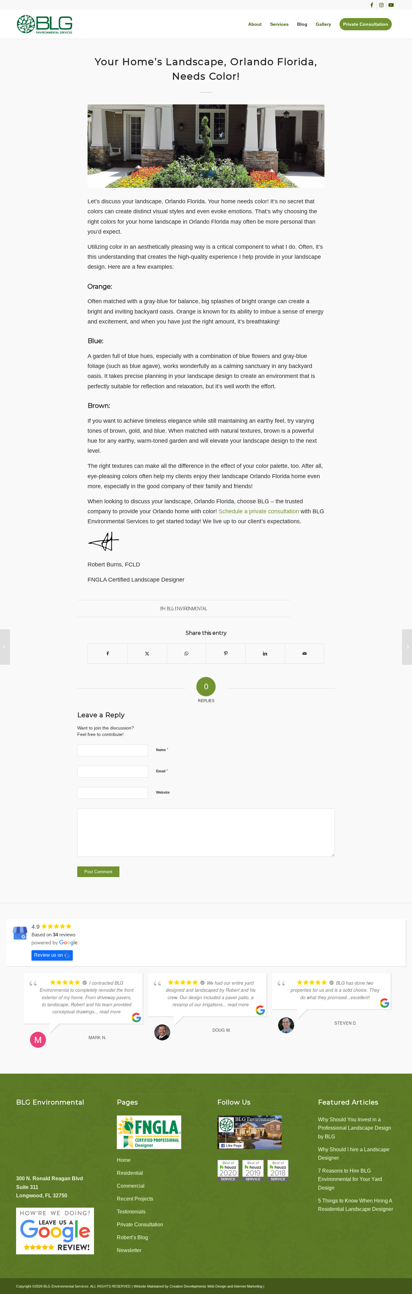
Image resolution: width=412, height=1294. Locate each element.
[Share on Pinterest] (225, 653)
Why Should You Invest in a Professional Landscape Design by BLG (354, 1128)
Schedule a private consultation (259, 511)
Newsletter (129, 1250)
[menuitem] (255, 24)
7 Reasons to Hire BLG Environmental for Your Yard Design (350, 1179)
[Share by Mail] (304, 653)
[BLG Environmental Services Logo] (45, 24)
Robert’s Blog (132, 1237)
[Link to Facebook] (371, 5)
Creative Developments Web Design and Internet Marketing (216, 1286)
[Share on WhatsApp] (186, 653)
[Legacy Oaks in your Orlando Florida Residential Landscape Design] (5, 647)
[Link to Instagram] (381, 5)
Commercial (131, 1186)
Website (163, 792)
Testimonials (131, 1211)
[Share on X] (146, 653)
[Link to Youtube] (391, 5)
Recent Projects (135, 1199)
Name (162, 749)
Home (124, 1160)
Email (162, 770)
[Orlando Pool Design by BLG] (407, 647)
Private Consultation (140, 1224)
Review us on (48, 955)
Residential (130, 1173)
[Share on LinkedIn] (265, 653)
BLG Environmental (187, 608)
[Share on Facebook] (107, 653)
